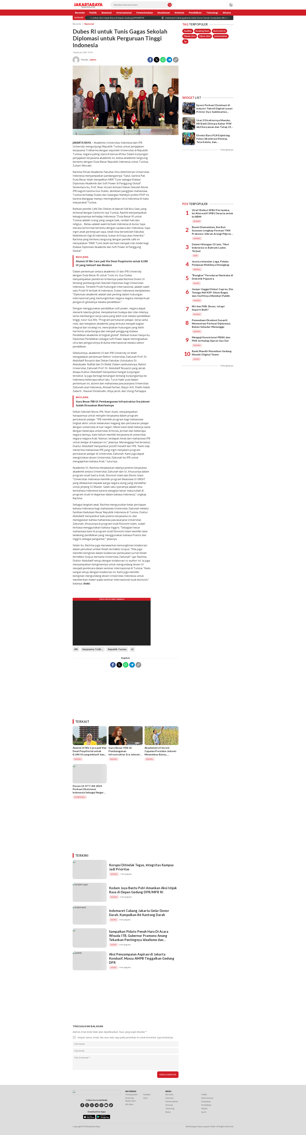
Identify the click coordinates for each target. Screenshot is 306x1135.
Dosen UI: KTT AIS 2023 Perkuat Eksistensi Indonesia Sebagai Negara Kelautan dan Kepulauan (89, 790)
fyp (185, 41)
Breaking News (202, 31)
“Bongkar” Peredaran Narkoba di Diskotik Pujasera (212, 277)
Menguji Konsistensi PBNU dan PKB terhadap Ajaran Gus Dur (211, 339)
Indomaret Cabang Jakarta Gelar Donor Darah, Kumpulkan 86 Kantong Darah (139, 913)
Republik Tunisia (117, 649)
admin (93, 59)
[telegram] (97, 1105)
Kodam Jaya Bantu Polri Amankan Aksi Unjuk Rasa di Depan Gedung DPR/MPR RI (143, 890)
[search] (170, 5)
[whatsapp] (92, 1105)
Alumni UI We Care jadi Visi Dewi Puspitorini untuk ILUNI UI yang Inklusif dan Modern (112, 263)
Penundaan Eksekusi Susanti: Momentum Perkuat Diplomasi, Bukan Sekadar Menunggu (211, 323)
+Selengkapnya (226, 149)
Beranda (77, 23)
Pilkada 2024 (189, 36)
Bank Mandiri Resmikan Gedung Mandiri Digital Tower (211, 353)
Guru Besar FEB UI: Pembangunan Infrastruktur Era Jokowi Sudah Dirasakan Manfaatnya (113, 403)
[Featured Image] (125, 134)
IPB (76, 649)
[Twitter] (156, 59)
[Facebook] (150, 59)
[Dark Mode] (231, 4)
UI (132, 649)
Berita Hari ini (219, 31)
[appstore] (89, 1118)
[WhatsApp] (163, 59)
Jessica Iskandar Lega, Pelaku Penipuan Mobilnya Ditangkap (210, 263)
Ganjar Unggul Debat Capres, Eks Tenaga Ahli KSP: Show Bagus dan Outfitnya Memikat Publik (212, 292)
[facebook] (82, 1105)
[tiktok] (111, 1105)
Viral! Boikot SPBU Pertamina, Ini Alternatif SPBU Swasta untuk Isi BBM (212, 213)
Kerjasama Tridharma (93, 649)
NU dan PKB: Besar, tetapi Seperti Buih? (208, 308)
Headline (188, 31)
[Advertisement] (125, 692)
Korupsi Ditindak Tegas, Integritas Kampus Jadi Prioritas (141, 867)
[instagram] (101, 1105)
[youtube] (106, 1105)
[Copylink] (175, 59)
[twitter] (87, 1105)
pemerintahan (220, 36)
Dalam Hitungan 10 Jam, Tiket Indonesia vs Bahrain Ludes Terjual (210, 247)
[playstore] (103, 1118)
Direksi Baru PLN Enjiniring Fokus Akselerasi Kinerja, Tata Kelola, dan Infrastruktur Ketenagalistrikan (213, 142)
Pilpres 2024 (204, 36)
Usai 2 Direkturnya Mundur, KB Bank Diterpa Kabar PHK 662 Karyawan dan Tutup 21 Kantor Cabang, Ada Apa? (214, 125)
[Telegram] (169, 59)
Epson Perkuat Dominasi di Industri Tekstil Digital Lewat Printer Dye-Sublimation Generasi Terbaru (214, 110)
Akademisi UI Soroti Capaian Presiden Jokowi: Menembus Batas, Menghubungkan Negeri (161, 752)
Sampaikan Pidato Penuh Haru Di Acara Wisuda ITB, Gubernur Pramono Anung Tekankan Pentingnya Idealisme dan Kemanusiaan (138, 938)
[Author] (76, 59)
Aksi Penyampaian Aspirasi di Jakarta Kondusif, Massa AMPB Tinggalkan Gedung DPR (141, 958)
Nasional (89, 23)
